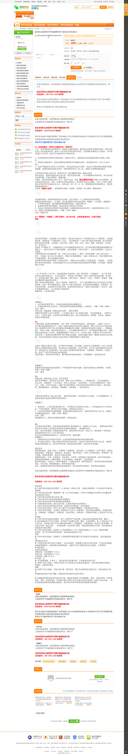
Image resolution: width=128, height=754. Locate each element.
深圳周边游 (77, 747)
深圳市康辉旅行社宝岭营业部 (39, 6)
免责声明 (66, 751)
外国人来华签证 (20, 108)
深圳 (72, 48)
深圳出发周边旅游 (26, 25)
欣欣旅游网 (23, 28)
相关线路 (38, 691)
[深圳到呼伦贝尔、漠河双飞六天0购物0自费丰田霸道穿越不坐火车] (44, 701)
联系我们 (28, 53)
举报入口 (109, 743)
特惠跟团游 (26, 1)
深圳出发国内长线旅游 (93, 691)
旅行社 (58, 747)
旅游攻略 (69, 747)
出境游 (77, 25)
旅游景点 (63, 747)
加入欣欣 (53, 751)
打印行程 (79, 77)
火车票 (59, 1)
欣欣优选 (90, 747)
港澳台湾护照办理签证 (22, 100)
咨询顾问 (87, 67)
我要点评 (100, 676)
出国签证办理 (20, 102)
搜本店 (110, 7)
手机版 (112, 1)
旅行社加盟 (74, 751)
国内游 (37, 28)
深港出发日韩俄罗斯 (21, 78)
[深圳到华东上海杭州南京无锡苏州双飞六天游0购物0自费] (63, 699)
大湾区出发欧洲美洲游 (22, 86)
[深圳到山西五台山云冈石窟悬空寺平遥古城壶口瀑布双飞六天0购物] (83, 701)
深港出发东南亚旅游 (66, 25)
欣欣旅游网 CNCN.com (64, 753)
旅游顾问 (39, 1)
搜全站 (103, 7)
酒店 (49, 1)
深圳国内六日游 (106, 691)
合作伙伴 (60, 751)
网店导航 (110, 25)
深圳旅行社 (31, 28)
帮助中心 (81, 751)
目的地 (33, 1)
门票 (53, 1)
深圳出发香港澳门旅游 (22, 73)
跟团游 (73, 56)
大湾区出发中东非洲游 (22, 89)
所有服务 (18, 97)
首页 (17, 25)
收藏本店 (19, 53)
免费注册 (99, 1)
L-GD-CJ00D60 (37, 738)
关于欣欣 (46, 751)
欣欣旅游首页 (39, 747)
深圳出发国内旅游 (39, 25)
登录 (95, 1)
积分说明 (99, 681)
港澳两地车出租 (20, 105)
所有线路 (18, 62)
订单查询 (105, 1)
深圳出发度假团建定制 (69, 691)
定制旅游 (46, 747)
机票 (45, 1)
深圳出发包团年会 (52, 25)
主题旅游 (52, 747)
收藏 (53, 54)
